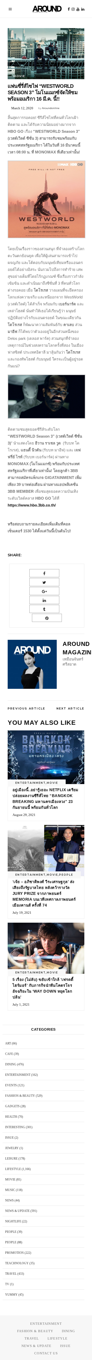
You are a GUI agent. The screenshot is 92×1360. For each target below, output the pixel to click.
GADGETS (12, 1106)
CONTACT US (46, 1353)
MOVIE (19, 76)
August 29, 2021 (24, 815)
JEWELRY (12, 1148)
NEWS (9, 1200)
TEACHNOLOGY (17, 1263)
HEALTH (11, 1116)
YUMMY (11, 1294)
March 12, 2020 (22, 108)
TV (7, 1284)
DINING (10, 1064)
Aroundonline (51, 108)
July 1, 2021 (21, 1004)
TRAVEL (11, 1273)
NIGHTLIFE (13, 1221)
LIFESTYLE (13, 1169)
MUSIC (10, 1190)
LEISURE (11, 1158)
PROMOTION (14, 1253)
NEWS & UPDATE (17, 1211)
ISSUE (9, 1137)
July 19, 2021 (22, 912)
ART (8, 1043)
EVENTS (11, 1085)
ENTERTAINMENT (30, 783)
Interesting (15, 1127)
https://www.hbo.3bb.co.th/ (32, 505)
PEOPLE (66, 874)
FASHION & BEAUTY (20, 1096)
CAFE (9, 1054)
